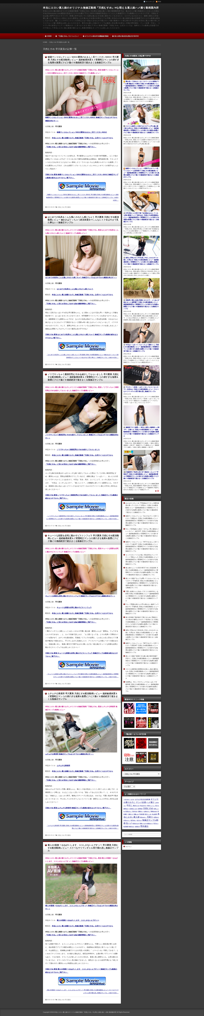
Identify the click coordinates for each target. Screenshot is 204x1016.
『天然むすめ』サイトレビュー (68, 36)
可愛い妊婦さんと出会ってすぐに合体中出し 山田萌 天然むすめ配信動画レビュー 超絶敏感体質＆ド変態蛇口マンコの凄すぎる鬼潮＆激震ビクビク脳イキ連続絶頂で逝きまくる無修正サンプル (142, 596)
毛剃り (150, 817)
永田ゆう (156, 817)
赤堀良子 (137, 826)
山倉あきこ (147, 811)
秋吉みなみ (135, 823)
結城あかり (149, 823)
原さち (157, 805)
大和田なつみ (133, 808)
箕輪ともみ (142, 823)
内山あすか (143, 805)
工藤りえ (130, 814)
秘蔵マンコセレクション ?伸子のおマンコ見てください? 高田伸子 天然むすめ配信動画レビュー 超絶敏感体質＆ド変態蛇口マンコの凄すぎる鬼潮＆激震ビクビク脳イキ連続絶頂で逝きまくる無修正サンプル (142, 647)
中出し (130, 805)
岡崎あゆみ (154, 811)
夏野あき (126, 808)
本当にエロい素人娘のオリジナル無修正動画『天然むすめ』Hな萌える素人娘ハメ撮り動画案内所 (101, 7)
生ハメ (129, 823)
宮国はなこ (128, 811)
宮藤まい (140, 811)
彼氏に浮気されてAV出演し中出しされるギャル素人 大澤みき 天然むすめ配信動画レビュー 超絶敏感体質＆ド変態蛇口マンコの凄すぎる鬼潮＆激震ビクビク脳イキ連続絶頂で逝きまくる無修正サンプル (141, 634)
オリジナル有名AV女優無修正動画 (96, 36)
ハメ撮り (151, 802)
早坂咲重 (141, 814)
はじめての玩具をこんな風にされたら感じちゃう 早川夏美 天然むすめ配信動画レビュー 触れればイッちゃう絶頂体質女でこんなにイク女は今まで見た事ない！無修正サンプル (83, 220)
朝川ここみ (148, 814)
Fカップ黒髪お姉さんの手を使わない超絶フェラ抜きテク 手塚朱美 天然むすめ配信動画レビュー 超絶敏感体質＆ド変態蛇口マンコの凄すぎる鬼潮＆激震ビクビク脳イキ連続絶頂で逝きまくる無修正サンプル (142, 608)
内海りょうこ (151, 805)
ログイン (128, 846)
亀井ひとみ (136, 805)
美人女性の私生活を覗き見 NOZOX (126, 36)
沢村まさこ (126, 820)
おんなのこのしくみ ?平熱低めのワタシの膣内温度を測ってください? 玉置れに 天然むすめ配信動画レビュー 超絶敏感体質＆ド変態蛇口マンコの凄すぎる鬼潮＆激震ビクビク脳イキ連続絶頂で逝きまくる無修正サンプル (142, 507)
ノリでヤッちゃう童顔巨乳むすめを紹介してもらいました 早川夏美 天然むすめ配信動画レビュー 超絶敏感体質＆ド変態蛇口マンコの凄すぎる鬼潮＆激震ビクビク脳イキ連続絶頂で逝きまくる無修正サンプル (83, 377)
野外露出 (144, 826)
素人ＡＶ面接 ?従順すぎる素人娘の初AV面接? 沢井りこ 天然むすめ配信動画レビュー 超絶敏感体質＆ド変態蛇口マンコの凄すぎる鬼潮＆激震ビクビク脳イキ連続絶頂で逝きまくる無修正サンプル (142, 660)
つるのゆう (126, 799)
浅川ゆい (133, 820)
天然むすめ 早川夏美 (64, 207)
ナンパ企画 (141, 802)
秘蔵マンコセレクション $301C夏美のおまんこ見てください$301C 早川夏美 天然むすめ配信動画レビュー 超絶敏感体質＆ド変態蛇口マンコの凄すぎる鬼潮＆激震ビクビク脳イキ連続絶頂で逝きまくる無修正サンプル (83, 60)
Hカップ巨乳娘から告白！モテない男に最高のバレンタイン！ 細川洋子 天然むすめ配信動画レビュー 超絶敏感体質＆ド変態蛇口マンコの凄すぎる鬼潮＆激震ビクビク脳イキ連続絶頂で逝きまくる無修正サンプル (142, 533)
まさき (132, 799)
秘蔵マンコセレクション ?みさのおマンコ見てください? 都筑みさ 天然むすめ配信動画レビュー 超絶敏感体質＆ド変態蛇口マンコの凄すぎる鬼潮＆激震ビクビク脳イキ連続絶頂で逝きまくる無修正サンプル (142, 520)
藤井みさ (131, 826)
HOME (49, 36)
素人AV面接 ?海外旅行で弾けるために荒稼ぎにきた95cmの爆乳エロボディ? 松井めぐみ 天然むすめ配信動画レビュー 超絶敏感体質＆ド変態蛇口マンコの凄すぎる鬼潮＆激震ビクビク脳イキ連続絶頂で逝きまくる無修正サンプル (142, 621)
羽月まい (156, 823)
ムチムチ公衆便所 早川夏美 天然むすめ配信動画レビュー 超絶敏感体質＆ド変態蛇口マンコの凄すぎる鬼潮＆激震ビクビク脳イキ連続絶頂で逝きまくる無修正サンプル (83, 696)
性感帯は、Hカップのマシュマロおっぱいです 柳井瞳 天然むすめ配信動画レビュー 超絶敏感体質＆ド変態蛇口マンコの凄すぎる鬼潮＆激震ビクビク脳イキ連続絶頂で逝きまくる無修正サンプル (142, 686)
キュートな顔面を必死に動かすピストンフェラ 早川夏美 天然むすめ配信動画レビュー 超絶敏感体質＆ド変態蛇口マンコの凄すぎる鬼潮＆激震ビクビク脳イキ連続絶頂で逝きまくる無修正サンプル (83, 538)
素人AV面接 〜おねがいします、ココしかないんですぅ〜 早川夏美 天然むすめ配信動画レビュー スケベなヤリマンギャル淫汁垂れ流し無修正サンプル (83, 848)
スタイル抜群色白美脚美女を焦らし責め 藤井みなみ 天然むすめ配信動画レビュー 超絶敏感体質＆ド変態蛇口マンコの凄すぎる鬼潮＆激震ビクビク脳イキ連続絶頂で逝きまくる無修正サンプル (142, 673)
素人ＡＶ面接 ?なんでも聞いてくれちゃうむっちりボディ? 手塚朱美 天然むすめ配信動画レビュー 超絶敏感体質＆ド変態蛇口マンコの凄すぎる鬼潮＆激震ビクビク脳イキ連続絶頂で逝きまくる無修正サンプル (142, 583)
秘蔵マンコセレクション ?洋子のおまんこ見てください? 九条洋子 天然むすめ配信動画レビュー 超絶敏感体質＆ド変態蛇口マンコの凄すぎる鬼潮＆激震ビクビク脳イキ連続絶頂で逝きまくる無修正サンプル (142, 546)
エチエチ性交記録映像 (142, 799)
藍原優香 (126, 826)
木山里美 (154, 814)
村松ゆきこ (143, 817)
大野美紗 (140, 808)
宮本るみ (134, 811)
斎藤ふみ (136, 814)
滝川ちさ (139, 820)
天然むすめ (148, 808)
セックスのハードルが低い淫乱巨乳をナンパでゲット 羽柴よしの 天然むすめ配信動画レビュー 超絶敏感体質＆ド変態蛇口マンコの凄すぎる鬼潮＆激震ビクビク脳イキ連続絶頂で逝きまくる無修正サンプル (142, 559)
